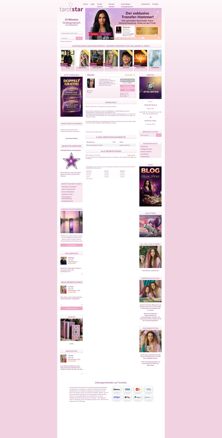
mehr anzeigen (89, 178)
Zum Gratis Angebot (72, 138)
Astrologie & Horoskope (69, 187)
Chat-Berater (144, 154)
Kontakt (155, 4)
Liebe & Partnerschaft (68, 189)
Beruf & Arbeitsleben (68, 192)
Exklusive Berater (146, 151)
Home (85, 4)
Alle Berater (144, 146)
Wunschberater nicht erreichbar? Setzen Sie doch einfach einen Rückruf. (70, 174)
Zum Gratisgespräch (71, 25)
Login (92, 4)
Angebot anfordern (124, 145)
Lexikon (71, 343)
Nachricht (127, 90)
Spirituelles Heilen (67, 194)
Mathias (71, 258)
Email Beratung (127, 86)
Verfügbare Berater (146, 149)
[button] (123, 24)
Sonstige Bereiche (67, 201)
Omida (70, 287)
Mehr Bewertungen (71, 308)
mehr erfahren (71, 245)
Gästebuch (145, 4)
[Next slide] (81, 274)
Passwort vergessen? (66, 41)
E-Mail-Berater (145, 156)
